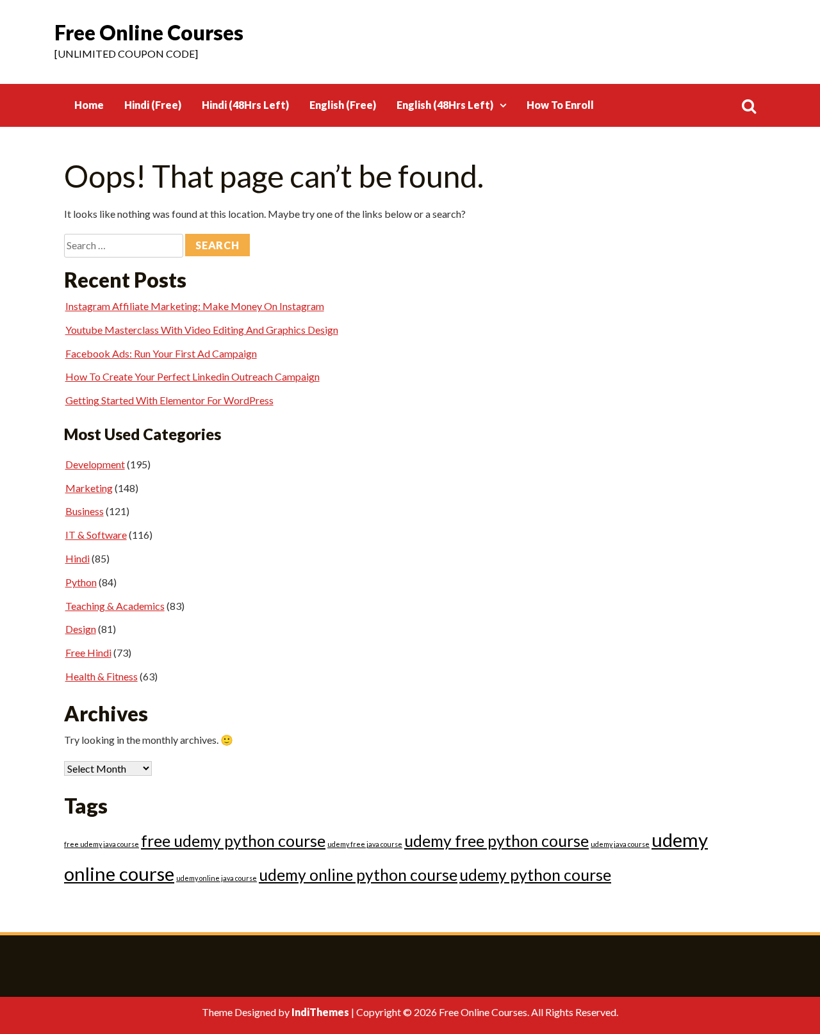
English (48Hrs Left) (445, 105)
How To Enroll (560, 105)
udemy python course (535, 875)
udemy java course (620, 844)
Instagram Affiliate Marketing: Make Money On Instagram (194, 306)
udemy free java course (364, 844)
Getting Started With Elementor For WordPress (169, 400)
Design (80, 629)
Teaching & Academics (115, 606)
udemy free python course (496, 841)
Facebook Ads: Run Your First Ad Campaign (161, 353)
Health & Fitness (101, 676)
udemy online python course (358, 875)
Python (81, 582)
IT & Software (96, 535)
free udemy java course (101, 844)
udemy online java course (216, 878)
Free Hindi (88, 652)
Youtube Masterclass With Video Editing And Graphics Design (201, 330)
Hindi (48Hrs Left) (245, 105)
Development (95, 464)
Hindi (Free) (152, 105)
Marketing (89, 488)
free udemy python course (233, 841)
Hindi (77, 558)
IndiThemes (320, 1012)
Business (84, 511)
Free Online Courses (148, 32)
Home (89, 105)
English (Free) (342, 105)
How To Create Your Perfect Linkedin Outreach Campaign (192, 376)
